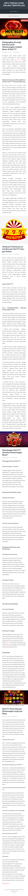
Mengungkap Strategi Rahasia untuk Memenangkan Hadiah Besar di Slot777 (12, 46)
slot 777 (8, 642)
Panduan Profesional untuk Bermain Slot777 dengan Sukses (13, 249)
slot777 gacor (5, 883)
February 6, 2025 (6, 254)
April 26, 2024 (5, 716)
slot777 (19, 266)
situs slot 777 (18, 59)
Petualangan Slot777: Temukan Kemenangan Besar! (12, 452)
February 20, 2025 (7, 52)
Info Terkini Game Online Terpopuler (14, 4)
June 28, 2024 (5, 457)
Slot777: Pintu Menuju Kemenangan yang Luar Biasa (12, 711)
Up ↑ (14, 892)
